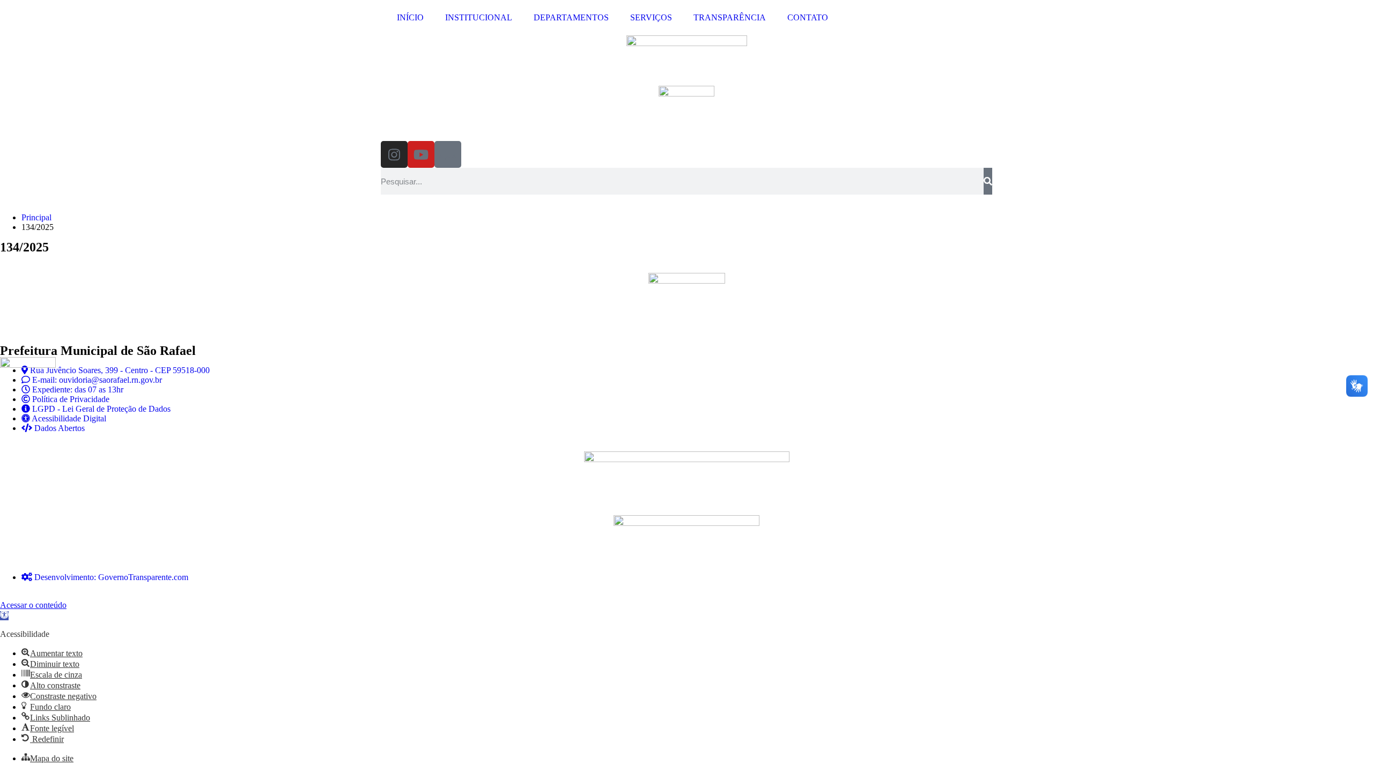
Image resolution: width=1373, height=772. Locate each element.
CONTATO (807, 17)
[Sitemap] (447, 154)
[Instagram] (394, 154)
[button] (4, 615)
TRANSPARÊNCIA (729, 17)
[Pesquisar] (988, 181)
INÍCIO (410, 17)
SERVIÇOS (651, 17)
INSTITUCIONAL (478, 17)
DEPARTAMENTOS (571, 17)
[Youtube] (421, 154)
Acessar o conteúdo (33, 605)
